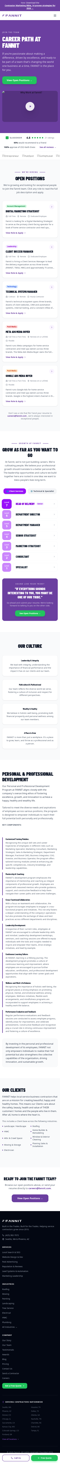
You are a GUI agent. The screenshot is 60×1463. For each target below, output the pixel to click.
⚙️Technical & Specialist (42, 491)
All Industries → (9, 1327)
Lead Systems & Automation (15, 1271)
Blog (4, 1359)
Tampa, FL (35, 1430)
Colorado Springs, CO (10, 1430)
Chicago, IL (6, 1419)
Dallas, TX (35, 1411)
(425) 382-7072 (12, 1235)
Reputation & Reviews (12, 1266)
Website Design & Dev (12, 1257)
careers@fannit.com (17, 416)
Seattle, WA (6, 1407)
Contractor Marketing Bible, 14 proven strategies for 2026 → (30, 7)
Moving (5, 1294)
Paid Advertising (10, 1261)
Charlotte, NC (36, 1423)
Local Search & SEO (11, 1252)
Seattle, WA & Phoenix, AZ (17, 1239)
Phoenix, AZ (6, 1411)
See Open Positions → (30, 613)
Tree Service (8, 1308)
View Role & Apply (14, 232)
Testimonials (8, 1349)
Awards (5, 1354)
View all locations (9, 1439)
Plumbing (6, 1322)
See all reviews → (48, 147)
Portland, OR (7, 1434)
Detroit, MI (35, 1427)
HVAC (4, 1317)
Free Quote (46, 1458)
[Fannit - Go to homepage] (12, 16)
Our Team (6, 1345)
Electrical (6, 1312)
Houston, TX (35, 1407)
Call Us (17, 1458)
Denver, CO (6, 1415)
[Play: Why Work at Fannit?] (30, 106)
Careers (5, 1378)
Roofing (5, 1289)
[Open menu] (55, 15)
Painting (6, 1298)
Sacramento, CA (8, 1423)
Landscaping (8, 1303)
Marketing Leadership (12, 1276)
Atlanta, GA (35, 1415)
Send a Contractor (10, 1373)
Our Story (6, 1340)
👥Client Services (14, 491)
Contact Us (7, 1368)
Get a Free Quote (13, 1385)
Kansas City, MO (8, 1427)
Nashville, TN (36, 1419)
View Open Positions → (19, 80)
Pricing (5, 1364)
